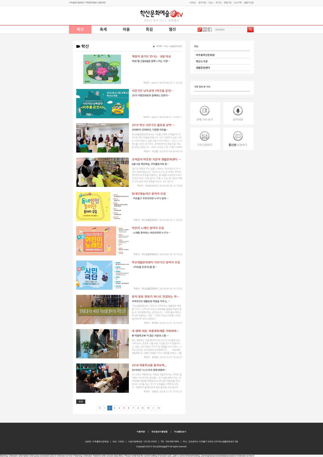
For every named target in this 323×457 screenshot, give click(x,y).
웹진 (172, 29)
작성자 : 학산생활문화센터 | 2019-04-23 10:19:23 (158, 254)
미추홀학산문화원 (205, 54)
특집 (149, 29)
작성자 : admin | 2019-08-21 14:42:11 (162, 117)
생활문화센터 (203, 67)
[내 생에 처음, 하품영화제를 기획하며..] (102, 358)
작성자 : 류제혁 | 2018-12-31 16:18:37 (163, 323)
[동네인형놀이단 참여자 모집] (102, 220)
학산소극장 (202, 61)
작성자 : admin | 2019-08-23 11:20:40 (162, 82)
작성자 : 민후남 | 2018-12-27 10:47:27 (163, 391)
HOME (193, 2)
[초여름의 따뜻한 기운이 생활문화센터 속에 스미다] (102, 186)
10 (148, 408)
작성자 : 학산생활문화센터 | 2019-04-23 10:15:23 (158, 288)
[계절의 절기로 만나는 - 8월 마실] (102, 83)
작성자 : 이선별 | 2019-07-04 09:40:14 (163, 151)
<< (100, 408)
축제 (103, 29)
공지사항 (202, 2)
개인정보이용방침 (159, 431)
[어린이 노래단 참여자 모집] (102, 255)
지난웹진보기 (180, 431)
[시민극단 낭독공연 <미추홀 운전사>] (102, 117)
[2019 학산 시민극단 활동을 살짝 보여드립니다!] (102, 152)
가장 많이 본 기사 (202, 86)
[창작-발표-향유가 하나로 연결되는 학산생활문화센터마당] (102, 323)
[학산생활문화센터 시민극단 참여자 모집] (102, 289)
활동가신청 (249, 2)
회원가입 (227, 2)
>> (158, 408)
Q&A (211, 2)
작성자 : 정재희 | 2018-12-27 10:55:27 (163, 357)
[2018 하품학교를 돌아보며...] (102, 392)
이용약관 (141, 431)
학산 (80, 29)
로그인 (218, 2)
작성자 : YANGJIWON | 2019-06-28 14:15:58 (159, 185)
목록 (81, 401)
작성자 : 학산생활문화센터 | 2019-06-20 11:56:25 (158, 220)
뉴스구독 (238, 2)
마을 (126, 29)
